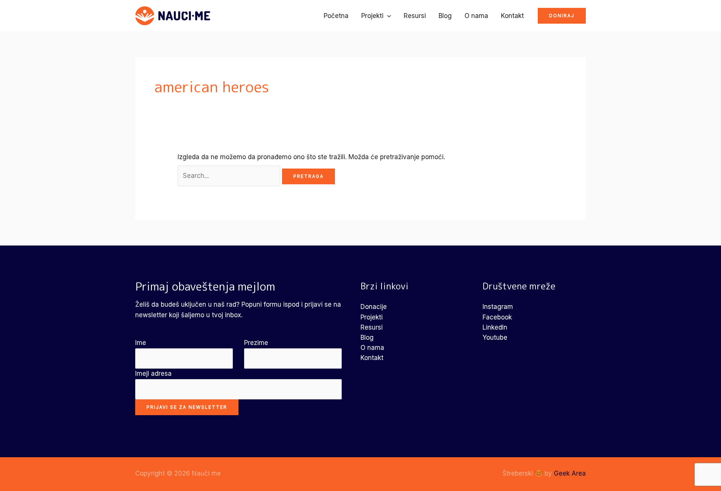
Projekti (372, 16)
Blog (445, 16)
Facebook (497, 317)
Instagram (498, 306)
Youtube (495, 337)
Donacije (373, 306)
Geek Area (570, 473)
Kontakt (512, 16)
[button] (387, 16)
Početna (336, 16)
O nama (476, 16)
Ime (140, 342)
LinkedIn (495, 327)
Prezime (256, 342)
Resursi (415, 16)
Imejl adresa (153, 373)
